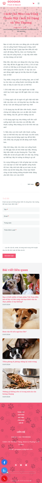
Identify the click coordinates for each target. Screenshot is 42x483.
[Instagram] (21, 465)
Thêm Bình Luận (10, 230)
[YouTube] (26, 465)
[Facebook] (16, 465)
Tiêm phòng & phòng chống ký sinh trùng (20, 362)
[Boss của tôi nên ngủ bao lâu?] (21, 318)
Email (6, 216)
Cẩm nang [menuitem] (21, 420)
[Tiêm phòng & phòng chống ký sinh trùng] (21, 348)
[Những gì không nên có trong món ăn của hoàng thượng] (21, 378)
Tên (6, 209)
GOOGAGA (14, 1)
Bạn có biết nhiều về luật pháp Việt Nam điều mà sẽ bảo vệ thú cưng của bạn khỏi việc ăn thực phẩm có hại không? (20, 299)
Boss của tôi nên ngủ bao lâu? (14, 332)
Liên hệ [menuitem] (21, 423)
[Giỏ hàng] (33, 3)
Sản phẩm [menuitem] (21, 415)
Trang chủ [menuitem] (21, 412)
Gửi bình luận (9, 256)
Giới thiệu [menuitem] (21, 417)
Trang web (7, 223)
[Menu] (38, 3)
